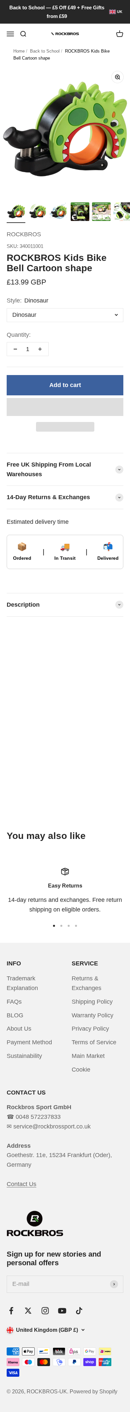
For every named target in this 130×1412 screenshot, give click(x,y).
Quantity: (19, 334)
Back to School (45, 51)
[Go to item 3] (58, 212)
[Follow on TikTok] (79, 1310)
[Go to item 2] (37, 212)
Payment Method (29, 1042)
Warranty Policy (92, 1015)
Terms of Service (94, 1042)
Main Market (88, 1056)
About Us (19, 1028)
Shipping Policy (92, 1001)
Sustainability (24, 1056)
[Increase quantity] (40, 349)
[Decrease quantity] (15, 349)
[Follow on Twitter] (28, 1310)
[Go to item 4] (80, 212)
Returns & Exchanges (86, 983)
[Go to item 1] (16, 212)
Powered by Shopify (93, 1391)
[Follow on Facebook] (11, 1310)
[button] (65, 407)
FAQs (14, 1001)
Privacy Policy (90, 1028)
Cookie (81, 1069)
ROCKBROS (24, 234)
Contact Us (21, 1184)
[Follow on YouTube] (62, 1310)
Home (19, 51)
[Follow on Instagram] (45, 1310)
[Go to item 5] (101, 212)
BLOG (15, 1015)
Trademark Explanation (22, 983)
